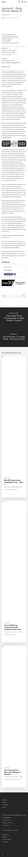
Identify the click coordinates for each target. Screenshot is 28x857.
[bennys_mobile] (14, 147)
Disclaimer (4, 837)
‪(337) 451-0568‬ (5, 825)
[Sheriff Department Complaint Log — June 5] (14, 426)
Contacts (4, 807)
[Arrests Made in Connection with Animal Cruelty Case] (14, 571)
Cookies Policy (5, 835)
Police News (7, 270)
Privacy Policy (5, 842)
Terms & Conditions (6, 839)
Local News (8, 358)
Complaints (4, 800)
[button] (25, 2)
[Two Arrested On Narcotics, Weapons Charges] (14, 716)
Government (5, 805)
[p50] (14, 287)
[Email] (15, 274)
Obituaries (4, 802)
